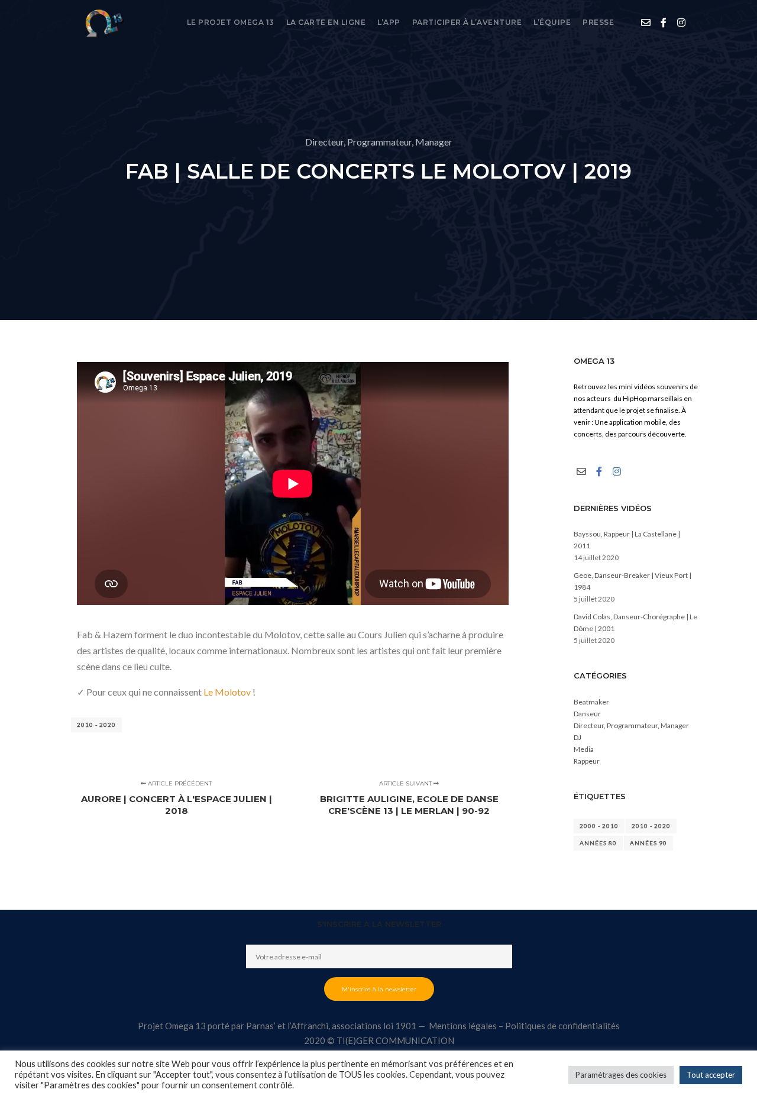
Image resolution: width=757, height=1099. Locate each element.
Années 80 (598, 842)
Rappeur (587, 761)
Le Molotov (227, 691)
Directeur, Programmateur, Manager (378, 141)
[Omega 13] (103, 22)
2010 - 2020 (96, 724)
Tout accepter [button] (711, 1074)
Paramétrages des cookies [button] (621, 1074)
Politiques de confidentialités (562, 1025)
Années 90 (648, 842)
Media (584, 749)
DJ (577, 737)
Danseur (587, 713)
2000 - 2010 (599, 825)
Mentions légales (463, 1025)
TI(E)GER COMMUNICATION (395, 1040)
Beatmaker (591, 701)
